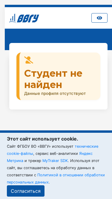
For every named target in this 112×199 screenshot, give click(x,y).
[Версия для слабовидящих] (99, 18)
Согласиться (26, 191)
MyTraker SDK (55, 160)
